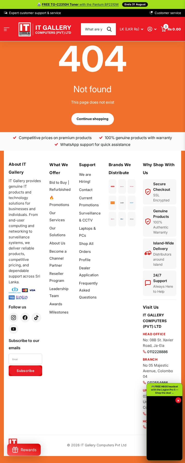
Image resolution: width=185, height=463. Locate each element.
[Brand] (112, 186)
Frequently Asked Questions (88, 290)
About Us (57, 243)
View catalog (6, 29)
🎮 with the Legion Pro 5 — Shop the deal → (164, 389)
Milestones (58, 312)
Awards (55, 304)
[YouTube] (13, 329)
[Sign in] (152, 29)
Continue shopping (92, 119)
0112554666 (157, 382)
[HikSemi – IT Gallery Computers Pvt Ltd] (112, 219)
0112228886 (157, 351)
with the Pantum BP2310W (80, 4)
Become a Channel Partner (57, 258)
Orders (85, 251)
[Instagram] (13, 317)
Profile (85, 259)
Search (109, 29)
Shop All (86, 243)
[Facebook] (25, 317)
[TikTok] (36, 317)
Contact (85, 189)
